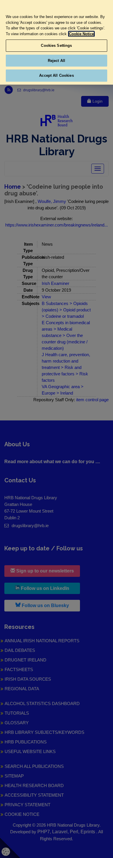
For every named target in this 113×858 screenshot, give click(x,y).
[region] (56, 42)
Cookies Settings (56, 45)
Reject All (56, 60)
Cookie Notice (81, 34)
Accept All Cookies (56, 75)
